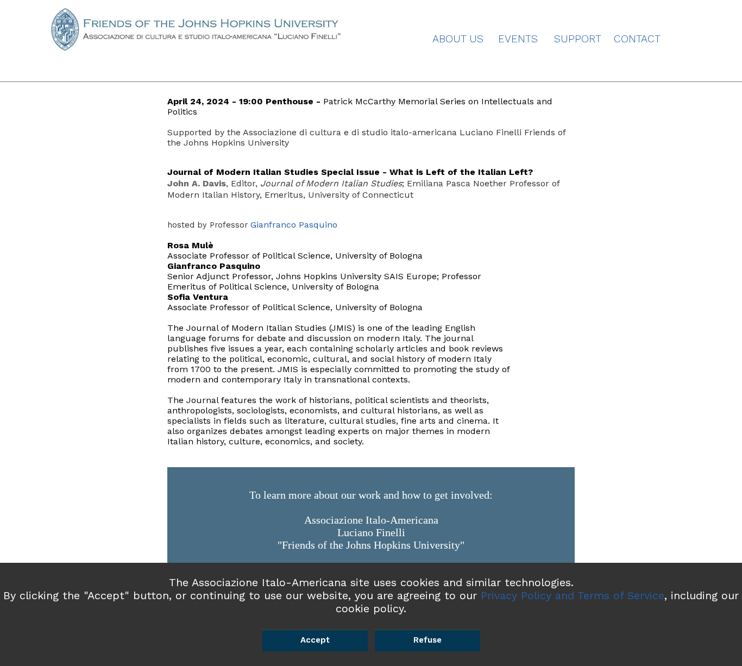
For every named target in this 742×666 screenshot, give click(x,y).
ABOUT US (457, 39)
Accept (315, 640)
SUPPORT (577, 39)
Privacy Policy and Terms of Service (572, 595)
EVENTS (518, 39)
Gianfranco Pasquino (293, 224)
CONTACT (637, 39)
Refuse (427, 640)
